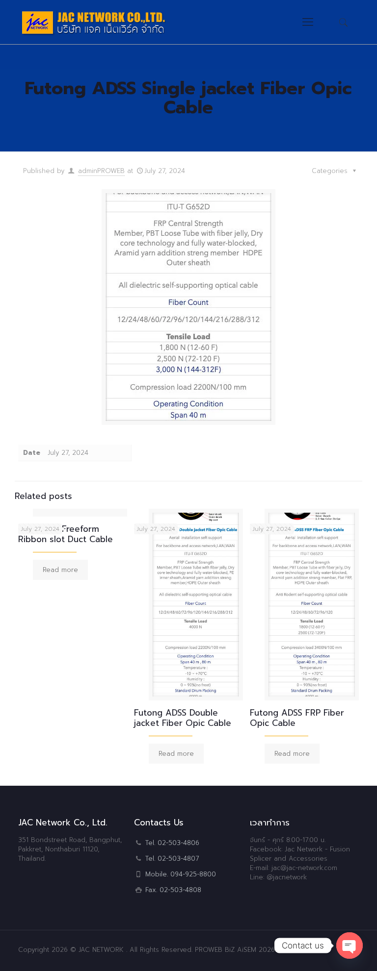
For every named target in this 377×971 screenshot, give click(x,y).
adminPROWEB (101, 170)
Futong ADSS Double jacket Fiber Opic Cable (182, 717)
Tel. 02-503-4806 (172, 842)
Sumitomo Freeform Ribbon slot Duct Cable (65, 534)
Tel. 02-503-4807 (172, 858)
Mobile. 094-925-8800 (180, 874)
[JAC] (114, 22)
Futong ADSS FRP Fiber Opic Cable (297, 717)
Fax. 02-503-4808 (173, 890)
